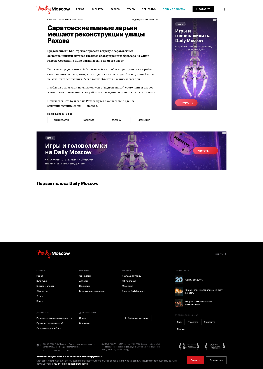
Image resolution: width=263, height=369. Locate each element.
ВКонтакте (209, 321)
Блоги (40, 301)
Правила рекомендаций (50, 323)
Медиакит (127, 286)
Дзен (179, 321)
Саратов (51, 19)
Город (80, 9)
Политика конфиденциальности (54, 318)
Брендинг (84, 323)
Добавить (204, 9)
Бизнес (115, 9)
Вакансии (84, 286)
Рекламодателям (131, 275)
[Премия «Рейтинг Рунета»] (189, 346)
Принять (195, 360)
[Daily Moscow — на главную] (53, 254)
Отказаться (216, 360)
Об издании (85, 275)
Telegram (193, 321)
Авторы (83, 281)
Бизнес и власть (45, 286)
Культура (97, 9)
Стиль (131, 9)
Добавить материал (138, 318)
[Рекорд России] (215, 346)
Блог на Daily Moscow (133, 291)
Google (181, 329)
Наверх (219, 254)
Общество (149, 9)
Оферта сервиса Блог (49, 328)
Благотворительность (92, 291)
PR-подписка (129, 281)
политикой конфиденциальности (71, 363)
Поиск (82, 318)
